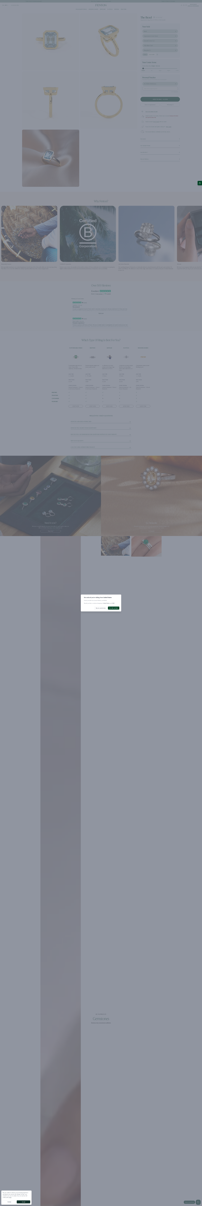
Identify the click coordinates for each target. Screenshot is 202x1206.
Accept (23, 1202)
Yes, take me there (113, 608)
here (10, 1197)
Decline (9, 1202)
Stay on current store (101, 608)
